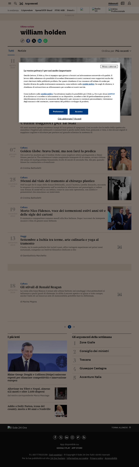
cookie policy (88, 84)
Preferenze (58, 112)
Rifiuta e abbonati (109, 66)
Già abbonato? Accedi (69, 118)
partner (111, 94)
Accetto (79, 112)
